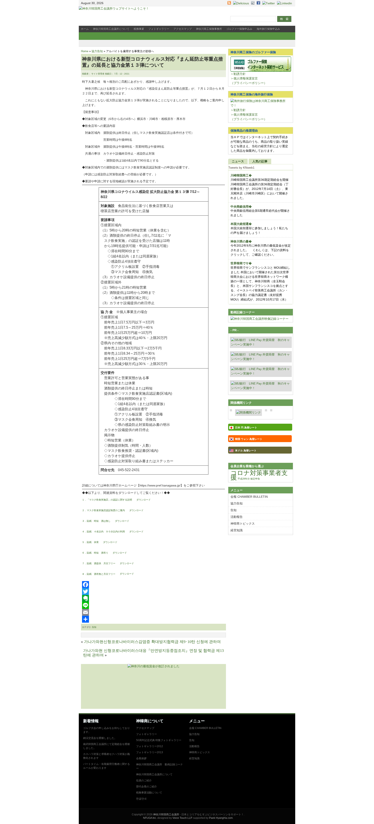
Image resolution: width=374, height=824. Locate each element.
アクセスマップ (183, 29)
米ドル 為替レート (245, 450)
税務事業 (139, 29)
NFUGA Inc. (150, 817)
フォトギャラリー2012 (149, 746)
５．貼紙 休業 (90, 542)
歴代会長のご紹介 (146, 786)
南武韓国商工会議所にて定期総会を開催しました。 (106, 746)
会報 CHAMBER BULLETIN (249, 496)
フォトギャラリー (158, 29)
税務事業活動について (149, 792)
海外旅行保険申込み (268, 29)
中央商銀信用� (241, 206)
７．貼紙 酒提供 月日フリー (98, 563)
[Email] (153, 612)
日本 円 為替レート (246, 427)
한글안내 (141, 798)
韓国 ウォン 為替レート (248, 439)
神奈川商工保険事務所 (209, 29)
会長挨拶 (141, 758)
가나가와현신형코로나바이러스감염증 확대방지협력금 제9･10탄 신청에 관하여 (152, 642)
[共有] (153, 619)
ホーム (85, 29)
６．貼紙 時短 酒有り (95, 552)
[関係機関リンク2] (248, 412)
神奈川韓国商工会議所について (111, 29)
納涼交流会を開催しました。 (100, 738)
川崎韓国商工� (241, 175)
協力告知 (97, 51)
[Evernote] (153, 598)
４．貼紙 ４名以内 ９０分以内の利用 (103, 531)
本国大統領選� (241, 224)
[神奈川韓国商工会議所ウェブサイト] (114, 8)
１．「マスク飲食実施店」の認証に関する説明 (107, 499)
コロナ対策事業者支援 (259, 475)
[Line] (153, 605)
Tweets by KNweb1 (241, 167)
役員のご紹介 (144, 780)
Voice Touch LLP (182, 817)
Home (84, 51)
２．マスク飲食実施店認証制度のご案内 (103, 510)
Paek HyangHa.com (221, 817)
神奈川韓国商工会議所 (166, 814)
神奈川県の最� (241, 241)
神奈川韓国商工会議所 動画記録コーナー (159, 766)
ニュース (238, 161)
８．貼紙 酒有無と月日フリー (98, 573)
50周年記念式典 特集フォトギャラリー (158, 740)
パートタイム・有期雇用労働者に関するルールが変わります (106, 766)
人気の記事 (260, 161)
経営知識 (237, 530)
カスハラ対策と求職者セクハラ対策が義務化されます (106, 756)
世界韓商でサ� (241, 263)
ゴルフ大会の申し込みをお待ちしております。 (106, 730)
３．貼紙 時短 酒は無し (96, 521)
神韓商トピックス (243, 523)
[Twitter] (153, 591)
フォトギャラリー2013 (149, 752)
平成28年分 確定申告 (249, 478)
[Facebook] (153, 584)
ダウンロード (143, 499)
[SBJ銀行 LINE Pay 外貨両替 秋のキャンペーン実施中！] (261, 344)
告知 (94, 627)
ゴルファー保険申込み (239, 29)
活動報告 (237, 517)
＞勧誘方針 (238, 74)
